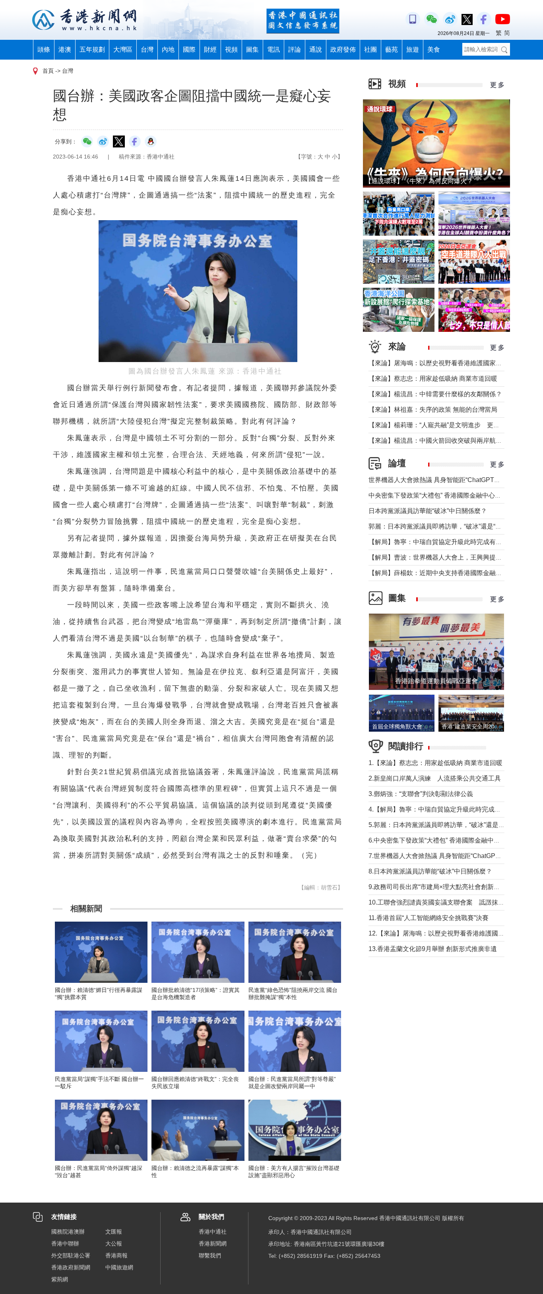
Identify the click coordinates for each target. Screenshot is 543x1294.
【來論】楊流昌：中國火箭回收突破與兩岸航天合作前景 (447, 440)
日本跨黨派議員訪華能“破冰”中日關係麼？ (427, 511)
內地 (168, 49)
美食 (433, 49)
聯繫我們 (210, 1255)
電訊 (273, 49)
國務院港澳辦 (68, 1231)
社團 (370, 49)
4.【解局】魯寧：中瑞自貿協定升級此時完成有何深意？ (447, 809)
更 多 (497, 84)
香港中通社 (213, 1231)
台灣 (147, 49)
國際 (189, 49)
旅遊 (412, 49)
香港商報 (116, 1255)
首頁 (48, 71)
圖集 (252, 49)
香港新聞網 (213, 1243)
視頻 (231, 49)
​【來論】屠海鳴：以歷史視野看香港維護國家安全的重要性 (451, 363)
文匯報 (113, 1231)
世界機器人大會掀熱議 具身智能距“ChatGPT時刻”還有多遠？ (454, 480)
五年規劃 (92, 49)
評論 (294, 49)
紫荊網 (59, 1279)
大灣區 (122, 49)
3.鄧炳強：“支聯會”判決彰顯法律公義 (420, 793)
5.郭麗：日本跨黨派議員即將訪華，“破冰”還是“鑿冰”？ (445, 824)
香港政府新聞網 (70, 1267)
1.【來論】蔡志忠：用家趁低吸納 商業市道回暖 (435, 762)
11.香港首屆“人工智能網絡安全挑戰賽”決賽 (428, 917)
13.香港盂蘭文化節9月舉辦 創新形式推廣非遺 (432, 948)
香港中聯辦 (65, 1243)
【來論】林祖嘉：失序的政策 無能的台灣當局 (432, 409)
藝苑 (391, 49)
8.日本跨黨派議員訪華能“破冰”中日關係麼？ (430, 871)
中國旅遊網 (119, 1267)
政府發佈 (343, 49)
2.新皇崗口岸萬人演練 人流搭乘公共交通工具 (434, 778)
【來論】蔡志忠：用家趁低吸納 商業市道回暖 (432, 378)
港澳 (64, 49)
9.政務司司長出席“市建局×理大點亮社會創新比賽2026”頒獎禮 (455, 886)
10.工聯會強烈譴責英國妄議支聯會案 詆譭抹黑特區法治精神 (455, 902)
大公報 (113, 1243)
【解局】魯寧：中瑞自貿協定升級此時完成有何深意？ (444, 542)
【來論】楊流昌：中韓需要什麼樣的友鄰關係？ (435, 394)
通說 (315, 49)
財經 (210, 49)
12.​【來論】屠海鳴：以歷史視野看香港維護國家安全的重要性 (455, 933)
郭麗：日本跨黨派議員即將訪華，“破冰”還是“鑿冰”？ (442, 526)
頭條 (43, 49)
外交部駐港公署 (70, 1255)
